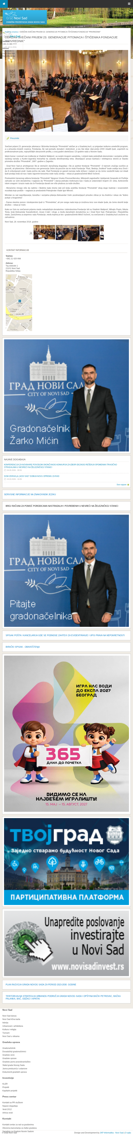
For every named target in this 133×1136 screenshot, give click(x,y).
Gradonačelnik (8, 1048)
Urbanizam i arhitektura (12, 1026)
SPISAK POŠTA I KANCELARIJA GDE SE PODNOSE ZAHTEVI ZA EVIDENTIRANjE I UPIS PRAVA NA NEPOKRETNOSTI (65, 635)
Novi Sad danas (9, 1016)
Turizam (6, 1033)
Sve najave (122, 484)
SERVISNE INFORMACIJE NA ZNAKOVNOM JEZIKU (30, 494)
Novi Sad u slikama (10, 1036)
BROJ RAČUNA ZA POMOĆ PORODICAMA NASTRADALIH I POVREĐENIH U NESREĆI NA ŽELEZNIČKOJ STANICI (62, 506)
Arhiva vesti (7, 1113)
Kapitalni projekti (9, 1091)
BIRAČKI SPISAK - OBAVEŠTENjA (23, 647)
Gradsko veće (8, 1055)
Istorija (5, 1023)
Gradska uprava (11, 1042)
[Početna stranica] (24, 24)
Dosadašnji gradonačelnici (14, 1051)
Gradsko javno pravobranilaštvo (16, 1062)
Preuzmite (14, 138)
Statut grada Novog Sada (13, 1065)
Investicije (8, 1078)
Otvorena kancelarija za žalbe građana (19, 1128)
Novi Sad (7, 1010)
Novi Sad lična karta (11, 1019)
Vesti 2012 (7, 1109)
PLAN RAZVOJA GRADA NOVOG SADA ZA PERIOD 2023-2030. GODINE (41, 984)
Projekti (5, 1087)
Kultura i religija (9, 1029)
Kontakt (6, 1118)
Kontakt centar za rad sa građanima (18, 1124)
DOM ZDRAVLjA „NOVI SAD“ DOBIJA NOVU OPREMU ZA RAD (31, 476)
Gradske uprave (9, 1058)
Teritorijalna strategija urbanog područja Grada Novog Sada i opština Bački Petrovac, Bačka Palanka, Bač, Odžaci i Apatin (63, 997)
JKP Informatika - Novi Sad (111, 1133)
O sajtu (128, 1133)
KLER (5, 1084)
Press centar (9, 1096)
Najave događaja (14, 459)
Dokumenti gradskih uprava (14, 1072)
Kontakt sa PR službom (12, 1102)
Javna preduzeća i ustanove (14, 1068)
